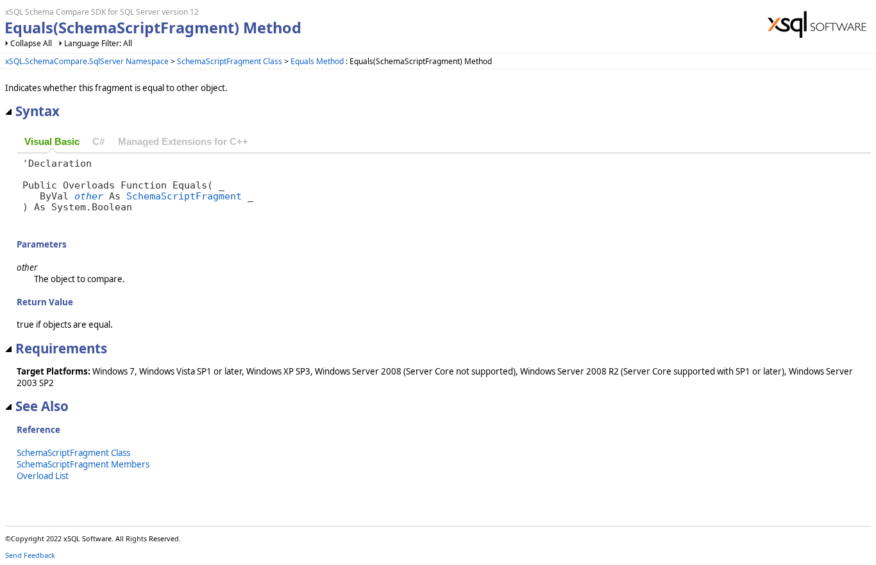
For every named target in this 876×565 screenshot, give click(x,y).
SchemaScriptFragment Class (229, 61)
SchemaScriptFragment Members (83, 464)
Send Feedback (30, 555)
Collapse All (31, 43)
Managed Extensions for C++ (183, 142)
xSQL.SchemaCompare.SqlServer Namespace (87, 61)
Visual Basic (52, 142)
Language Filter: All (98, 43)
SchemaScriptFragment (184, 195)
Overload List (43, 476)
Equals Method (317, 61)
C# (98, 142)
